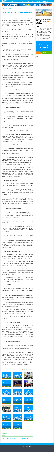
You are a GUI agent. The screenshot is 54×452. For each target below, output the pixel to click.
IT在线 (3, 8)
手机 (33, 1)
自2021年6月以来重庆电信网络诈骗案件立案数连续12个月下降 (17, 403)
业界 (17, 1)
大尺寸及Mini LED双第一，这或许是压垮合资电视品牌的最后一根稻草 (17, 438)
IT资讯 (6, 8)
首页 (12, 1)
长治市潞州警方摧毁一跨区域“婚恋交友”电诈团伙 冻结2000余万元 (6, 411)
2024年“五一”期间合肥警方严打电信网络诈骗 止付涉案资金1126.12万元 (28, 377)
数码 (28, 1)
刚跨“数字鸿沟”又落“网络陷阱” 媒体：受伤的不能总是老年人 (28, 419)
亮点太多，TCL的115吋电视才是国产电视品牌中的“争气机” (15, 439)
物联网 (38, 1)
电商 (22, 1)
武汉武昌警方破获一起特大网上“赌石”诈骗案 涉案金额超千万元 (28, 386)
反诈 (22, 369)
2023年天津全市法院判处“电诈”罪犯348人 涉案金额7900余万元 (17, 386)
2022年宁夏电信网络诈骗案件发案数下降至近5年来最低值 (28, 394)
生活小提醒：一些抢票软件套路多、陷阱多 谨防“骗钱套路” (17, 428)
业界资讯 (10, 8)
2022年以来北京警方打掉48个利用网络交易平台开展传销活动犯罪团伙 (17, 394)
